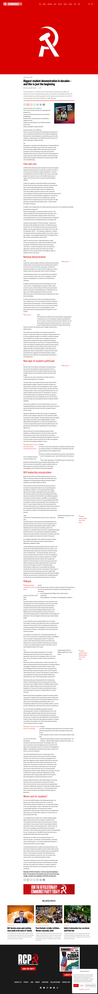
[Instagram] (47, 987)
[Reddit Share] (31, 104)
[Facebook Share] (24, 104)
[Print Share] (44, 104)
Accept (76, 985)
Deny (82, 985)
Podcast (70, 4)
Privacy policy (87, 989)
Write (55, 4)
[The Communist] (13, 4)
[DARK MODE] (92, 4)
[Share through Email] (40, 104)
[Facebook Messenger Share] (37, 104)
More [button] (79, 4)
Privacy (26, 982)
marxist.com (66, 982)
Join (40, 4)
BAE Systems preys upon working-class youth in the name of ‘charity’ (19, 929)
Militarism (9, 925)
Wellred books (55, 982)
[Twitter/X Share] (28, 104)
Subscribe (50, 4)
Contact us (18, 982)
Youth (39, 88)
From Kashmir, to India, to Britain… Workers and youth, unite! (48, 929)
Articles (60, 4)
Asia (36, 925)
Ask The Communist (42, 925)
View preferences (90, 985)
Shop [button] (75, 4)
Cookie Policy (81, 989)
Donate (44, 4)
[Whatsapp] (57, 987)
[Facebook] (40, 987)
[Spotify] (54, 987)
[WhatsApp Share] (34, 104)
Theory (65, 4)
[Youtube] (50, 987)
